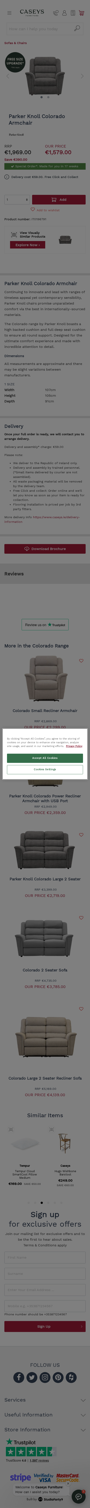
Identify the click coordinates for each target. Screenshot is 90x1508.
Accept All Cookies (44, 758)
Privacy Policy (74, 746)
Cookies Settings (45, 769)
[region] (45, 754)
